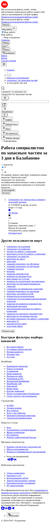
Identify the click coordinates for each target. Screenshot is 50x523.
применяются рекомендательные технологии (24, 491)
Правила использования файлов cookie (19, 22)
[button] (4, 56)
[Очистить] (5, 98)
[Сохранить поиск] (4, 105)
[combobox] (14, 91)
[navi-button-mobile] (4, 64)
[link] (6, 49)
